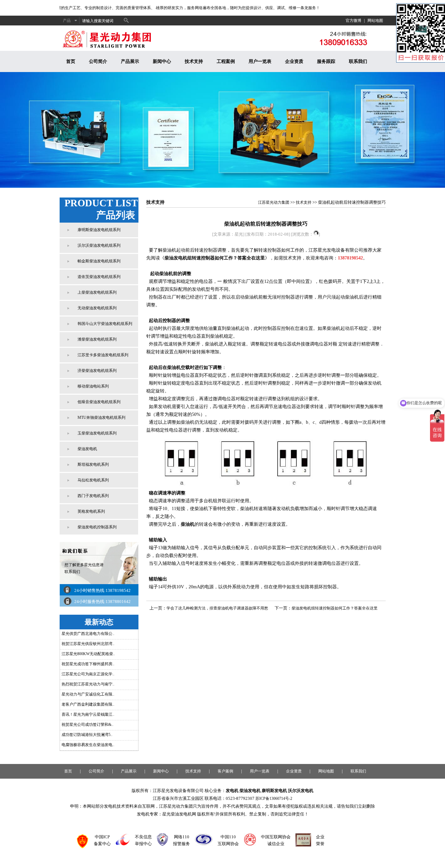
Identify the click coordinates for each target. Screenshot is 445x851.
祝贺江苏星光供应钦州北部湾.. (88, 643)
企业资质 (294, 61)
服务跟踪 (326, 61)
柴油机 (187, 524)
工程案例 (226, 61)
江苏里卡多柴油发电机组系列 (103, 355)
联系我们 (358, 61)
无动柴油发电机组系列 (97, 308)
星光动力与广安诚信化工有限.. (88, 694)
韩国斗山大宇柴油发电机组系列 (105, 323)
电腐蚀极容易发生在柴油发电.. (88, 744)
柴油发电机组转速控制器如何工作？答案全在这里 (215, 258)
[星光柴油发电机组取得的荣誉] (303, 845)
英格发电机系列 (91, 511)
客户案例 (225, 771)
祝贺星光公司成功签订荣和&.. (87, 724)
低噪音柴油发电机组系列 (99, 402)
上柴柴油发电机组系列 (97, 292)
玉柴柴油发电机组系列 (97, 433)
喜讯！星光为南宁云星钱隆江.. (88, 714)
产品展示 (130, 61)
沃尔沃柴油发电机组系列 (99, 245)
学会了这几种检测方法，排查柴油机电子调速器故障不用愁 (217, 608)
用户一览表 (260, 61)
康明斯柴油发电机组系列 (99, 229)
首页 (70, 61)
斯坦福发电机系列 (93, 464)
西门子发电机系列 (93, 495)
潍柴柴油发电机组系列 (97, 339)
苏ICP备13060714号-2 (273, 798)
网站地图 (375, 20)
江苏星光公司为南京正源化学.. (88, 674)
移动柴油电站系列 (93, 386)
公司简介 (98, 61)
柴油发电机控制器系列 (97, 527)
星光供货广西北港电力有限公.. (88, 633)
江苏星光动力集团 (273, 202)
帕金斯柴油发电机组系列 (99, 261)
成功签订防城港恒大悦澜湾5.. (87, 734)
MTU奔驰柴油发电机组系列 (101, 417)
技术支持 (194, 61)
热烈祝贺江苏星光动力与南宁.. (88, 684)
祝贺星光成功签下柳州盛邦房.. (88, 664)
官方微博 (353, 20)
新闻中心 (162, 61)
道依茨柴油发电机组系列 (99, 276)
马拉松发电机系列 (93, 480)
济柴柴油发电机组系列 (97, 370)
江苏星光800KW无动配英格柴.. (88, 654)
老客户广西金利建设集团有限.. (88, 704)
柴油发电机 (87, 449)
